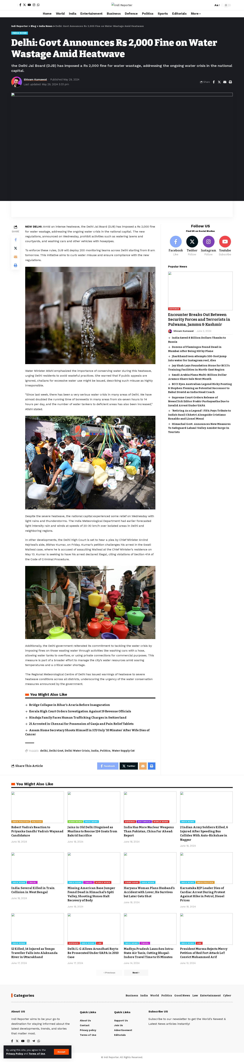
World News (161, 822)
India (95, 750)
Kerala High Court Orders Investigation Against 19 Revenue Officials (80, 711)
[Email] (224, 82)
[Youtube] (225, 246)
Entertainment (210, 995)
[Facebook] (20, 4)
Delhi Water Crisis (77, 750)
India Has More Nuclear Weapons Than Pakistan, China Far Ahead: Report (149, 831)
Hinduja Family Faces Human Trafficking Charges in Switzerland (77, 717)
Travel (32, 882)
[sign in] (14, 5)
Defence (174, 309)
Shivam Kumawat (35, 79)
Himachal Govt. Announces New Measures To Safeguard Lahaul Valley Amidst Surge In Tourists (199, 428)
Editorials (144, 822)
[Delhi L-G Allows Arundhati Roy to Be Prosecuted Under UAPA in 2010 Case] (94, 929)
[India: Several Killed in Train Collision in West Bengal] (37, 868)
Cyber (227, 995)
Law (99, 943)
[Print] (230, 82)
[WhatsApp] (38, 4)
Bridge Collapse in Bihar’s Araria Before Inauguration (69, 705)
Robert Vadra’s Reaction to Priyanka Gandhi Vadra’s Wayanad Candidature (37, 831)
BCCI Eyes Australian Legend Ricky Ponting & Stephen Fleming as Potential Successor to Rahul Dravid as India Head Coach (200, 388)
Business (132, 995)
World (154, 995)
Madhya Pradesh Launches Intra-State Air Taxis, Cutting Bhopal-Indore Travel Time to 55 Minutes (149, 953)
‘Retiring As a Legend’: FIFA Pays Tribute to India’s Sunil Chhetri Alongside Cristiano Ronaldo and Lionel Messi (199, 414)
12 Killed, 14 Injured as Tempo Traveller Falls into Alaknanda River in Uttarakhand (34, 953)
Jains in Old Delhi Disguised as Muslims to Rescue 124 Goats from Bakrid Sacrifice (92, 831)
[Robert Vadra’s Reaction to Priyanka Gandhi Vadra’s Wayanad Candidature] (37, 807)
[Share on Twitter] (219, 82)
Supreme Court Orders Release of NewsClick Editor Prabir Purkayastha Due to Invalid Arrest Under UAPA (198, 401)
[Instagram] (34, 4)
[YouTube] (29, 4)
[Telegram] (33, 1041)
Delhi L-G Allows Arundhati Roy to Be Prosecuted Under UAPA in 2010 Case (93, 953)
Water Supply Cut (123, 750)
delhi (44, 750)
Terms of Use (37, 1053)
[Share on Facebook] (213, 82)
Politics (105, 750)
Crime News (131, 882)
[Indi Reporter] (121, 5)
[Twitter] (24, 4)
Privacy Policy (14, 1053)
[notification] (204, 5)
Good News (75, 822)
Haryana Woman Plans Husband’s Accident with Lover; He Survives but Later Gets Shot (149, 892)
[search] (210, 5)
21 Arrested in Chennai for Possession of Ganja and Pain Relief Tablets (81, 724)
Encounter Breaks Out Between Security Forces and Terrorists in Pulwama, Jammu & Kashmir (199, 320)
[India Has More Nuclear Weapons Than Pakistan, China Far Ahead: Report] (150, 807)
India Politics (21, 822)
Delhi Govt (56, 750)
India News (20, 33)
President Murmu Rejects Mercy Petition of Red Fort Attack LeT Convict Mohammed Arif (203, 953)
